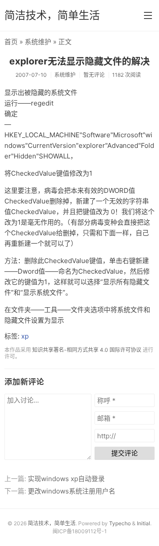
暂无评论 (94, 75)
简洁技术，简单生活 (52, 15)
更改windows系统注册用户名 (71, 491)
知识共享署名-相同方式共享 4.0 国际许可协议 (86, 349)
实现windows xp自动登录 (66, 478)
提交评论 (124, 453)
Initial (143, 523)
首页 (11, 42)
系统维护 (38, 42)
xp (25, 336)
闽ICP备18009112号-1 (80, 531)
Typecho (120, 523)
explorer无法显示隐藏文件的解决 (79, 61)
